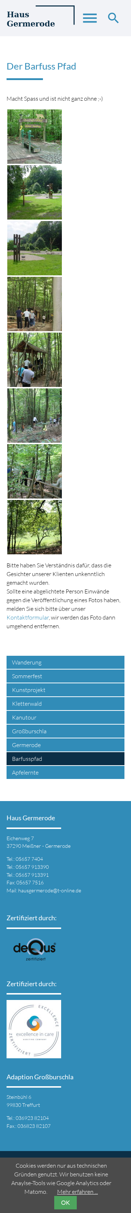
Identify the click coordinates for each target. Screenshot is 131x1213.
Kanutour (24, 717)
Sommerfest (27, 676)
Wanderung (26, 662)
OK (65, 1202)
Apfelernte (25, 772)
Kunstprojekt (28, 689)
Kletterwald (27, 703)
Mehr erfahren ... (77, 1191)
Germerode (26, 745)
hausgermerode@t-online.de (49, 890)
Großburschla (29, 731)
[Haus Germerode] (41, 21)
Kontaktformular (28, 617)
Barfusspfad (27, 758)
